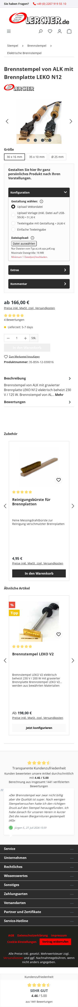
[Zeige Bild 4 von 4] (49, 140)
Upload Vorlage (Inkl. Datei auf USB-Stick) (41, 215)
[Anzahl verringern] (8, 338)
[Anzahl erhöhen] (25, 338)
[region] (39, 121)
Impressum (59, 935)
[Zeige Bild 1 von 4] (28, 140)
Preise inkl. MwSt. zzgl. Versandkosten (29, 308)
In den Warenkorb (39, 573)
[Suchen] (40, 31)
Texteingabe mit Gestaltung (41, 223)
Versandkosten (13, 958)
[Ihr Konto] (59, 31)
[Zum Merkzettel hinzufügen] (59, 480)
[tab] (38, 386)
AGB (11, 935)
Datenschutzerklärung (32, 935)
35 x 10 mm (37, 157)
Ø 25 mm (57, 157)
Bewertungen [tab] (15, 402)
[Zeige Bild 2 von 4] (35, 140)
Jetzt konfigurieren (39, 728)
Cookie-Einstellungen (21, 942)
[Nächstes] (71, 121)
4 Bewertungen (14, 320)
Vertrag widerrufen (55, 941)
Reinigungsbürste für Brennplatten (31, 501)
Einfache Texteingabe (31, 229)
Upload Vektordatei (30, 207)
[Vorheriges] (7, 121)
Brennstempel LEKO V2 (33, 654)
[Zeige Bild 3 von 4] (42, 140)
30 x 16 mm (14, 157)
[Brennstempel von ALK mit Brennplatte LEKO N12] (38, 121)
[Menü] (9, 31)
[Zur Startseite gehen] (39, 18)
